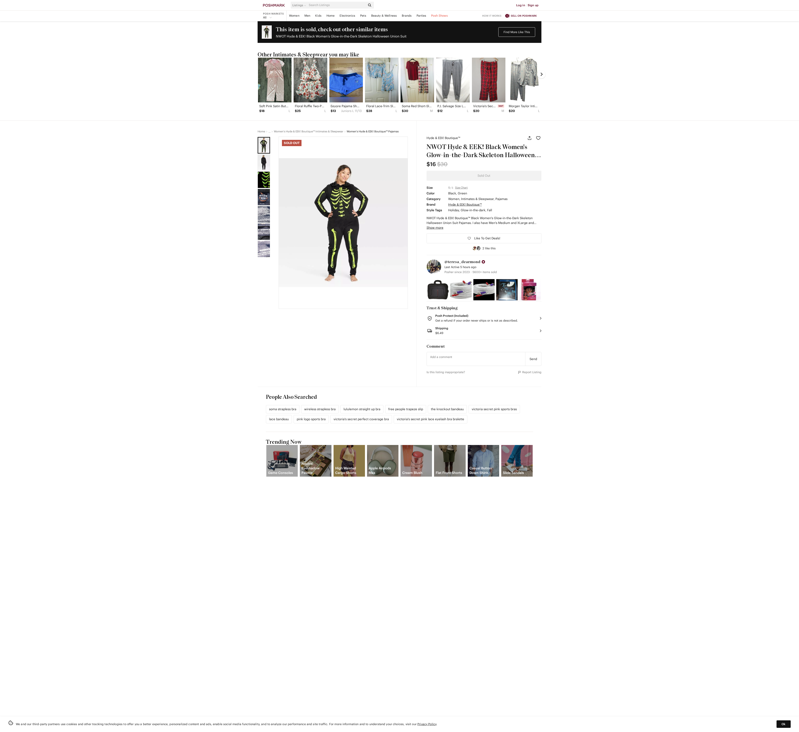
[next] (541, 74)
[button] (299, 5)
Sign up (533, 5)
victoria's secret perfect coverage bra (361, 419)
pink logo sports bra (311, 419)
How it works (492, 15)
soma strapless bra (282, 409)
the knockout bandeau (447, 409)
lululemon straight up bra (362, 409)
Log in (520, 5)
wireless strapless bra (320, 409)
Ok (783, 724)
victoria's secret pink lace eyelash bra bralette (430, 419)
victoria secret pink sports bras (494, 409)
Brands (407, 15)
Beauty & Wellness (384, 15)
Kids (318, 15)
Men (307, 15)
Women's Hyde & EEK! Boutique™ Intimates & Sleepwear (308, 131)
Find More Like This (517, 32)
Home (330, 15)
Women (294, 15)
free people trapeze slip (405, 409)
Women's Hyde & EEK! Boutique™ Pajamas (373, 131)
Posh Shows (439, 15)
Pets (363, 15)
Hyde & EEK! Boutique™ (443, 138)
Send (533, 359)
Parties (421, 15)
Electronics (347, 15)
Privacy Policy (426, 724)
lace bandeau (279, 419)
